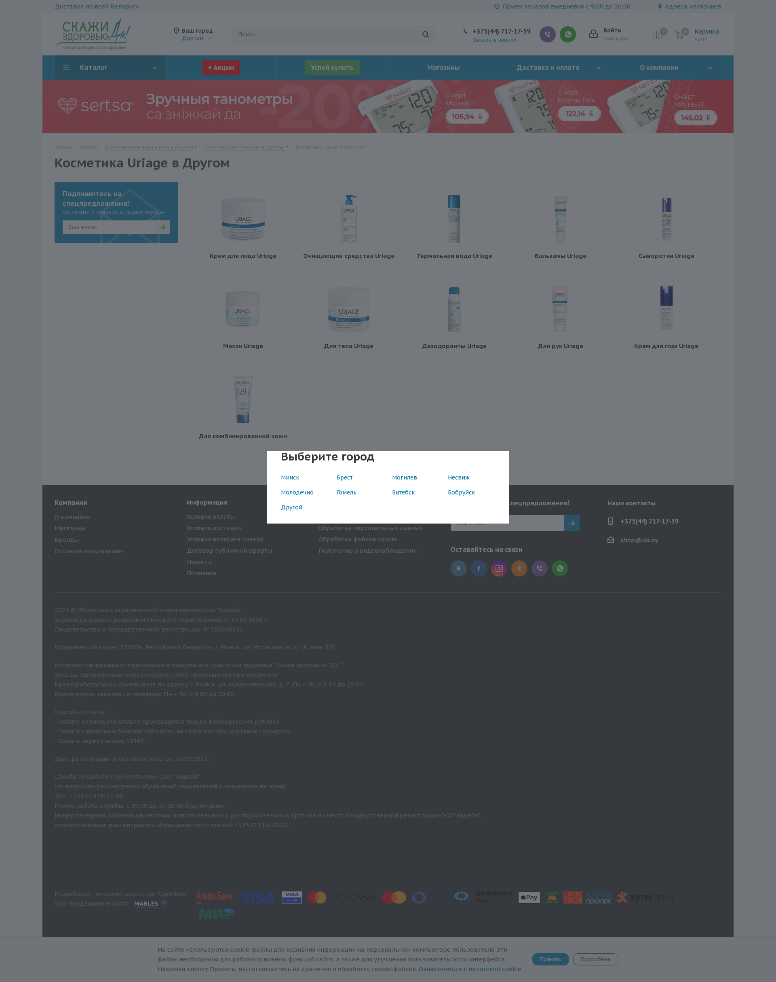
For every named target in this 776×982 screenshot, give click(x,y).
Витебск (403, 492)
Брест (344, 477)
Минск (290, 477)
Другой (291, 507)
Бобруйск (461, 492)
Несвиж (459, 477)
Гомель (346, 492)
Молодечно (297, 492)
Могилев (404, 477)
